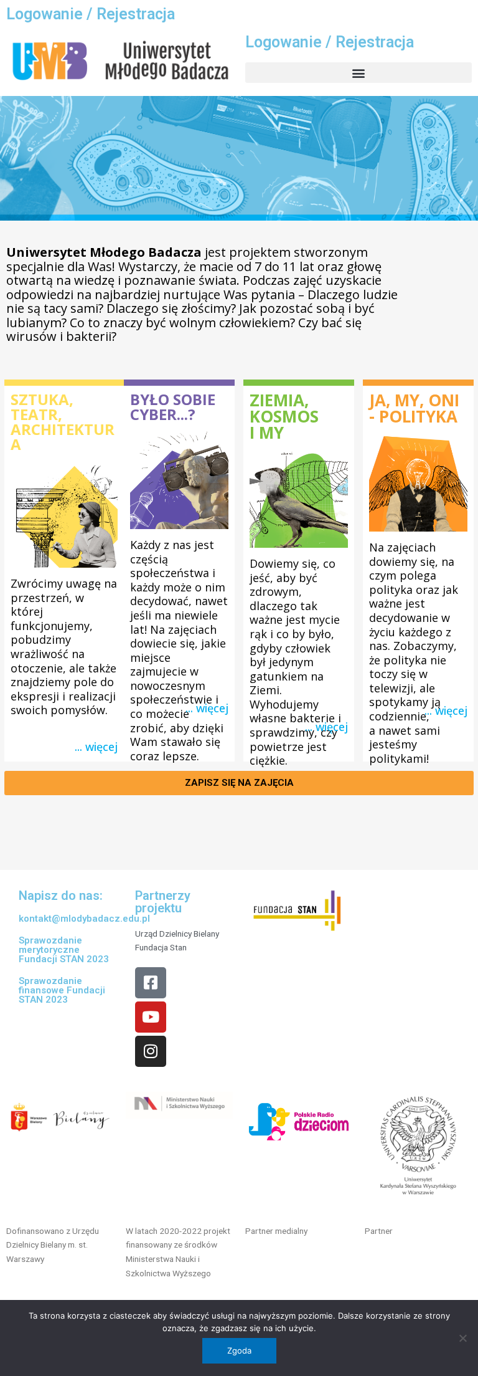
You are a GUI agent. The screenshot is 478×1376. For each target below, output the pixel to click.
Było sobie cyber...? (172, 406)
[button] (358, 72)
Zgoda (239, 1350)
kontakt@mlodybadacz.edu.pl (84, 918)
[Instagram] (150, 1051)
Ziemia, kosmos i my (284, 416)
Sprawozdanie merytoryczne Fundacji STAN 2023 (64, 950)
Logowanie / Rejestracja (90, 14)
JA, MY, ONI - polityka (414, 408)
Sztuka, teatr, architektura (63, 421)
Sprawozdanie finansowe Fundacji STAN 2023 (62, 990)
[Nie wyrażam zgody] (462, 1338)
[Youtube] (150, 1017)
